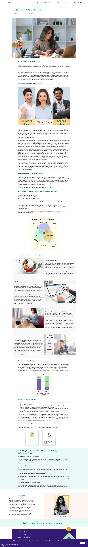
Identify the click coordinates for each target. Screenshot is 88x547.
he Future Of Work (54, 427)
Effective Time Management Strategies (43, 426)
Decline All (76, 543)
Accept (82, 543)
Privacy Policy (4, 545)
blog (52, 187)
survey (61, 153)
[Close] (87, 540)
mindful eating (70, 271)
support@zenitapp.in (57, 523)
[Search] (85, 2)
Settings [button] (70, 543)
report (26, 162)
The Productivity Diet (51, 260)
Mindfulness (60, 414)
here (23, 354)
